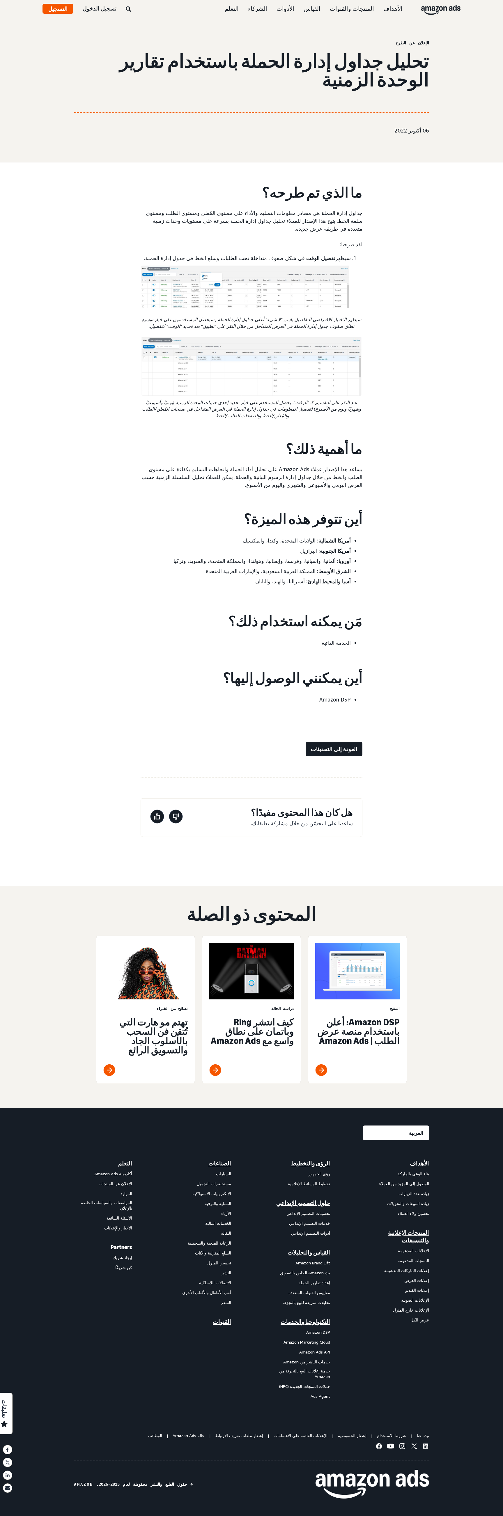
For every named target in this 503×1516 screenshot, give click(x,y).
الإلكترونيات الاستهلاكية (211, 1193)
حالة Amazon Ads (189, 1435)
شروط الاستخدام (391, 1435)
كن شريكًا (123, 1267)
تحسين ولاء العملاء (413, 1213)
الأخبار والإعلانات (118, 1227)
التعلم (232, 8)
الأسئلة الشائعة (119, 1217)
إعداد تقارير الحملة (314, 1282)
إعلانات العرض (416, 1280)
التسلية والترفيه (218, 1203)
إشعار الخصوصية (352, 1435)
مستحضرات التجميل (214, 1183)
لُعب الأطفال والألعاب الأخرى (206, 1292)
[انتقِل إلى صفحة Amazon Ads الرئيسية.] (372, 1484)
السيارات (223, 1173)
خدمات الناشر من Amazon (306, 1361)
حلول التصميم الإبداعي (303, 1202)
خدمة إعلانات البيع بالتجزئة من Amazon (304, 1373)
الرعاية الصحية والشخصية (209, 1243)
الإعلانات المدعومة (413, 1250)
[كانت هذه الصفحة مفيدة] (157, 818)
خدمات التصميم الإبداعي (309, 1223)
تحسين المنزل (219, 1262)
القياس (312, 8)
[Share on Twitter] (7, 1462)
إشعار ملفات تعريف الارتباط (239, 1435)
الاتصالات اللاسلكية (215, 1282)
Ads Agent (320, 1396)
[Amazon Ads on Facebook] (379, 1447)
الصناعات (219, 1163)
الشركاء (257, 8)
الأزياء (226, 1213)
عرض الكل (419, 1319)
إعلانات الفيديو (417, 1290)
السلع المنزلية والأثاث (213, 1252)
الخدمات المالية (218, 1223)
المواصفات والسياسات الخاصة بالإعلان (106, 1205)
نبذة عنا (423, 1435)
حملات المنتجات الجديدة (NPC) (304, 1386)
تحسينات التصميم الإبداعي (308, 1213)
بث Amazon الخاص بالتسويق (305, 1272)
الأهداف (393, 8)
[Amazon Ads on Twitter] (413, 1446)
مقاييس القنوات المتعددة (309, 1292)
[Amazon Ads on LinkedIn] (425, 1447)
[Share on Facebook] (7, 1449)
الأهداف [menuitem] (419, 1163)
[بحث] (128, 9)
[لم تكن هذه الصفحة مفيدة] (176, 818)
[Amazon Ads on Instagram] (402, 1447)
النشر (226, 1272)
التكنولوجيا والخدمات (305, 1321)
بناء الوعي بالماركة (413, 1173)
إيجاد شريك (122, 1257)
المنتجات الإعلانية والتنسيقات (408, 1236)
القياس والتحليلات (309, 1252)
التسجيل (58, 9)
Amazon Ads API (314, 1351)
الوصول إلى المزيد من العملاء (404, 1183)
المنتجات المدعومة (413, 1260)
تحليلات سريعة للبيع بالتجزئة (306, 1302)
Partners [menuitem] (121, 1247)
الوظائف (155, 1435)
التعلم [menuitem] (125, 1163)
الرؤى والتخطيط (310, 1163)
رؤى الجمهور (319, 1173)
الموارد (126, 1193)
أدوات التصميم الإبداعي (310, 1233)
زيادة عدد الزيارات (413, 1193)
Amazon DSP (318, 1332)
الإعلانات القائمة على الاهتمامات (300, 1435)
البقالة (226, 1233)
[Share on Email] (7, 1488)
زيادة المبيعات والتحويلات (408, 1203)
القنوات (222, 1321)
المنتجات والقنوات (352, 8)
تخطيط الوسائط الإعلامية (309, 1183)
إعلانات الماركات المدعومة (406, 1270)
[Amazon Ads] (445, 8)
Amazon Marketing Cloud (307, 1342)
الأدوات (285, 8)
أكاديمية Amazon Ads (113, 1173)
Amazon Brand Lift (312, 1262)
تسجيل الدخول (99, 8)
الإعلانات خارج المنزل (411, 1309)
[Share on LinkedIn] (7, 1475)
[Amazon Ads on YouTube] (390, 1447)
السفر (226, 1302)
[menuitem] (400, 1280)
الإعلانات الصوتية (415, 1300)
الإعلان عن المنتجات (115, 1183)
